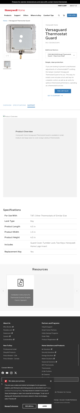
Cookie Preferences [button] (71, 400)
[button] (51, 381)
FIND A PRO (72, 15)
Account (63, 400)
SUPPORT (31, 105)
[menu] (8, 15)
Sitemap (56, 400)
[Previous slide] (3, 291)
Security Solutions (49, 352)
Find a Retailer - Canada (11, 358)
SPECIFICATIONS (19, 105)
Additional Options (51, 50)
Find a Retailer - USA (10, 355)
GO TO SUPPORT (54, 95)
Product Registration (50, 339)
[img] (7, 65)
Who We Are (8, 327)
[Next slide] (77, 291)
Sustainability (8, 339)
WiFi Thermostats (48, 365)
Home (5, 20)
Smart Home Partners (49, 330)
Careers (7, 336)
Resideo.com (8, 330)
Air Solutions (47, 349)
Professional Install (9, 349)
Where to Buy (36, 15)
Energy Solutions (48, 355)
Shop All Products (9, 352)
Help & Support (47, 327)
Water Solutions (48, 358)
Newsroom (8, 333)
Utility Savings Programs (50, 333)
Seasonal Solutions (49, 362)
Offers (25, 15)
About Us (73, 6)
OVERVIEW (7, 105)
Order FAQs (45, 336)
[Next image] (35, 42)
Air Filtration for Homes (63, 392)
